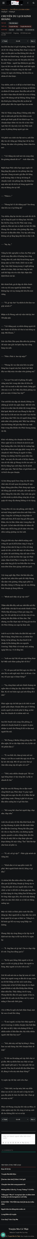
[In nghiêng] (5, 1142)
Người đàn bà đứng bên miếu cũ (13, 1209)
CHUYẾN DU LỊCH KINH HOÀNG (20, 9)
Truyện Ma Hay (13, 26)
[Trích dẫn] (18, 1142)
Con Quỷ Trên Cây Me (9, 1219)
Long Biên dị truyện (8, 1214)
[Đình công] (10, 1142)
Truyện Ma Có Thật (18, 1229)
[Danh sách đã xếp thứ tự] (13, 1142)
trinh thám (19, 30)
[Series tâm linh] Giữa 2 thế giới (13, 1179)
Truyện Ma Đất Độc (8, 1174)
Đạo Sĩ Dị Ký (6, 1169)
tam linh (11, 30)
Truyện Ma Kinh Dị (25, 26)
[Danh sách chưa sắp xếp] (15, 1142)
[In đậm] (3, 1142)
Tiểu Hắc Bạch (13, 23)
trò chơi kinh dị (29, 30)
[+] (28, 1142)
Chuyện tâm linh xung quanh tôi (13, 1184)
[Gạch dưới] (8, 1142)
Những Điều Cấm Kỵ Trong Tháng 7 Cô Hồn (17, 1190)
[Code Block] (20, 1142)
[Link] (23, 1142)
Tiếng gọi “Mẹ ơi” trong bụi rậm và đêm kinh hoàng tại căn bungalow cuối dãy (18, 1196)
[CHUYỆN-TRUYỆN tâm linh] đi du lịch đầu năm (17, 1203)
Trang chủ (4, 9)
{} (25, 1142)
